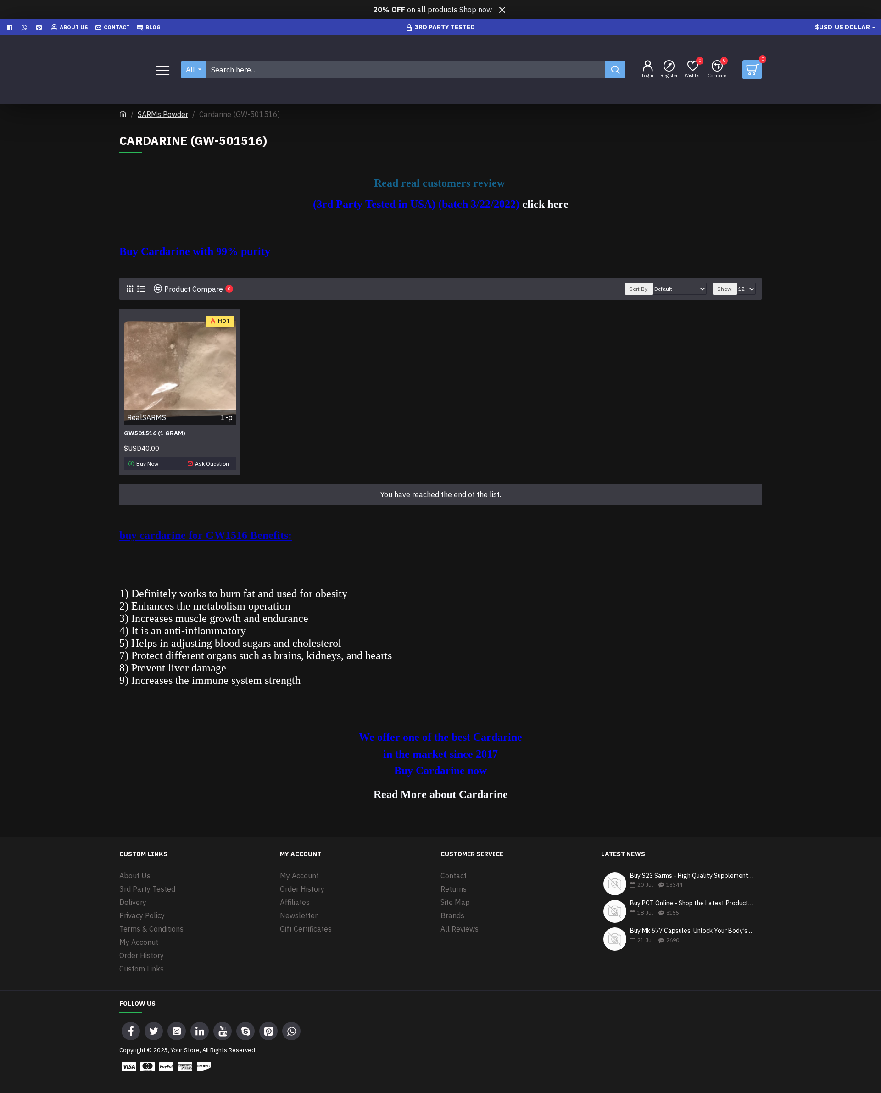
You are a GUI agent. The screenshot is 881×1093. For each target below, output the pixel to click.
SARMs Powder (163, 114)
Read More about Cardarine (441, 794)
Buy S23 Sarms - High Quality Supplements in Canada (693, 875)
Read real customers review (440, 183)
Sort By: (639, 288)
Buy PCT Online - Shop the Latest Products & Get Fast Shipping (693, 903)
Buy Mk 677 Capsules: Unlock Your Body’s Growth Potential (693, 930)
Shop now (475, 9)
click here (545, 204)
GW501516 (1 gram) (154, 433)
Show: (725, 288)
